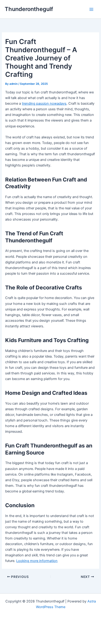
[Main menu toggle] (91, 9)
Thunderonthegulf (29, 9)
